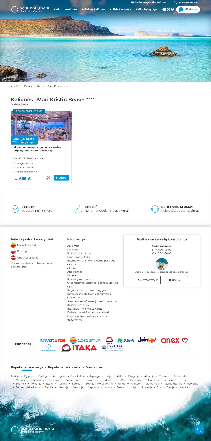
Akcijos (71, 268)
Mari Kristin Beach (28, 158)
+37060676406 (188, 2)
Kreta (40, 86)
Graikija (28, 86)
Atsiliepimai (74, 271)
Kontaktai (73, 249)
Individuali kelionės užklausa (84, 308)
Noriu (61, 178)
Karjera (71, 275)
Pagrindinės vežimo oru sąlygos (86, 290)
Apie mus (73, 245)
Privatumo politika (78, 257)
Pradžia (15, 86)
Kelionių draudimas (79, 253)
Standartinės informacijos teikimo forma (92, 301)
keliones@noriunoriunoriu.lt (153, 2)
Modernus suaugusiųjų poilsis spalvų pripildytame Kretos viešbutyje (37, 149)
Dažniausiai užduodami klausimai (88, 312)
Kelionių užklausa (78, 304)
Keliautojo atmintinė (79, 279)
